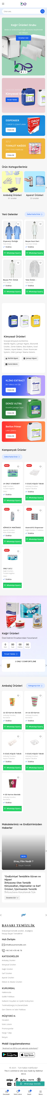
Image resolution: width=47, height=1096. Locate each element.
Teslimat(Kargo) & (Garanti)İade (15, 1005)
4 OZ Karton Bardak (11, 794)
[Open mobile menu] (3, 3)
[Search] (42, 11)
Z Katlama (39, 530)
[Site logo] (23, 3)
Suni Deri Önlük (31, 244)
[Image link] (10, 1054)
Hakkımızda (6, 992)
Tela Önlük (7, 244)
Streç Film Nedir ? (23, 861)
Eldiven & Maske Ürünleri (12, 982)
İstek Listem (7, 1024)
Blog (24, 856)
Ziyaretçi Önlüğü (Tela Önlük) (10, 242)
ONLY (5, 491)
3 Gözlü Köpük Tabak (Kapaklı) (12, 755)
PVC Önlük (7, 282)
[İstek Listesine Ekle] (18, 224)
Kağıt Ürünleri (8, 486)
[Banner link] (23, 95)
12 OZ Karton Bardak (12, 713)
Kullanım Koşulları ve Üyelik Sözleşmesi (17, 1001)
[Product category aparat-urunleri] (34, 186)
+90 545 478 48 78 (13, 950)
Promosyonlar (7, 1028)
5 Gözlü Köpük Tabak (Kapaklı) (34, 484)
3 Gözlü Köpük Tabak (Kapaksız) (34, 755)
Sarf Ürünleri (7, 973)
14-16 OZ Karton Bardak (32, 714)
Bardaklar (6, 718)
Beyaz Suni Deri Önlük (32, 242)
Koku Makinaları (9, 532)
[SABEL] (23, 915)
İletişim (5, 1037)
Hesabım (5, 1020)
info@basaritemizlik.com (15, 944)
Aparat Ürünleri (9, 530)
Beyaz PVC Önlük (10, 280)
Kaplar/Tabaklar (31, 489)
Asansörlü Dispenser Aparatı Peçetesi (34, 528)
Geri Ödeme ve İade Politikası (14, 1009)
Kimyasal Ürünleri (9, 964)
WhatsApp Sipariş (14, 253)
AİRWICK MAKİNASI (12, 527)
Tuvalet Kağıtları (9, 489)
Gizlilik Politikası (8, 996)
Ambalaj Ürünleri (31, 486)
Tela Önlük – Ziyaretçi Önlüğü (32, 281)
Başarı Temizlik (25, 865)
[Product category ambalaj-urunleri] (12, 186)
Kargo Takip (7, 1033)
